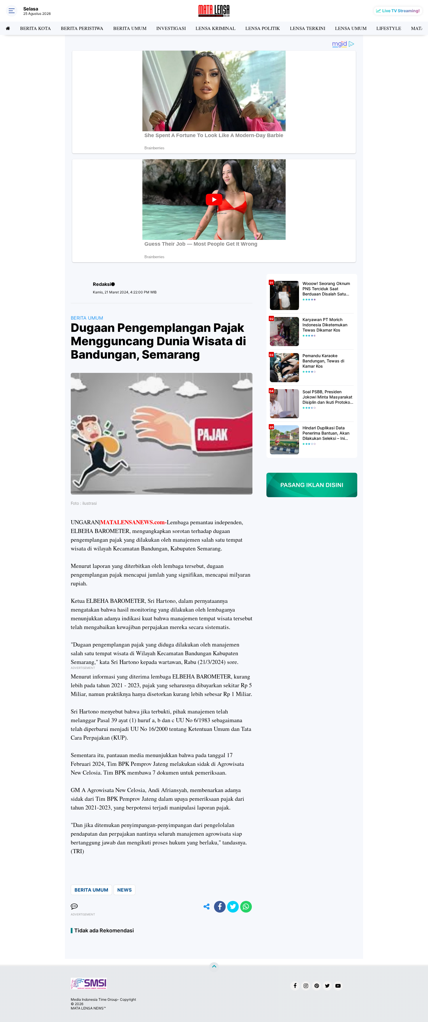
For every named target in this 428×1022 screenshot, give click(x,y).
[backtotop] (214, 967)
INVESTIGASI (171, 28)
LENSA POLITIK (262, 28)
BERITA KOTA (35, 28)
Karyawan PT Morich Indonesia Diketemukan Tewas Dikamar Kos (325, 324)
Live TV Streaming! (401, 10)
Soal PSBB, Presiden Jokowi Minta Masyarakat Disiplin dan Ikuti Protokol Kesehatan (327, 397)
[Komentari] (74, 907)
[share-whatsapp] (246, 907)
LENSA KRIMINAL (216, 28)
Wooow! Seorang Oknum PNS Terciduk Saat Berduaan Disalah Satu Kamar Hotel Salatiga (326, 289)
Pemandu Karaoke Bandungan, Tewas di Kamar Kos (323, 361)
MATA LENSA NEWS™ (88, 1008)
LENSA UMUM (351, 28)
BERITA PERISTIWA (82, 28)
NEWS (124, 890)
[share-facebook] (220, 907)
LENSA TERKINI (307, 28)
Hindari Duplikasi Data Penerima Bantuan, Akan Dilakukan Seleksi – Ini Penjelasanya (326, 433)
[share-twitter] (233, 907)
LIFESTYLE (388, 28)
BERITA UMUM (129, 28)
